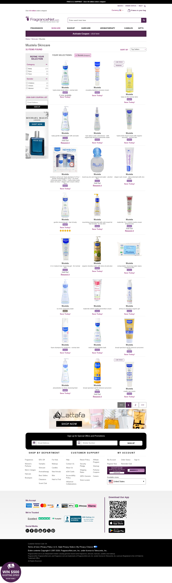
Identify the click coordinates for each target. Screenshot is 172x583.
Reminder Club (126, 464)
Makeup (71, 28)
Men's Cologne (30, 470)
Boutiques (28, 478)
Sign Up (37, 107)
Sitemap (96, 466)
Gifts (140, 28)
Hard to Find (56, 479)
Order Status (130, 6)
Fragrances (36, 28)
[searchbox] (104, 20)
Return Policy (85, 460)
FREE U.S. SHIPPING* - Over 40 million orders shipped (86, 2)
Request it (65, 143)
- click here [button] (86, 33)
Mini (53, 475)
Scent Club (43, 483)
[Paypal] (57, 506)
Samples (42, 464)
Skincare (55, 28)
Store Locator (85, 480)
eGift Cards (70, 472)
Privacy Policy (46, 547)
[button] (65, 75)
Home (28, 39)
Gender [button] (30, 79)
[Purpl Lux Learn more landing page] (126, 471)
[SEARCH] (143, 20)
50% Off (42, 460)
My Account (111, 460)
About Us (69, 468)
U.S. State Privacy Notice (64, 547)
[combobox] (107, 20)
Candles (55, 468)
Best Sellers (43, 475)
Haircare (86, 28)
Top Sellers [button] (135, 49)
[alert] (118, 10)
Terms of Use (33, 547)
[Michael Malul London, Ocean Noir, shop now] (37, 136)
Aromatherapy (44, 472)
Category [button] (31, 64)
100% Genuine (85, 476)
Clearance (42, 479)
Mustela (83, 55)
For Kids (55, 460)
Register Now (112, 464)
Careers (96, 476)
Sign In (120, 6)
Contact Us (70, 464)
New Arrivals (56, 472)
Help (140, 6)
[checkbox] (37, 69)
